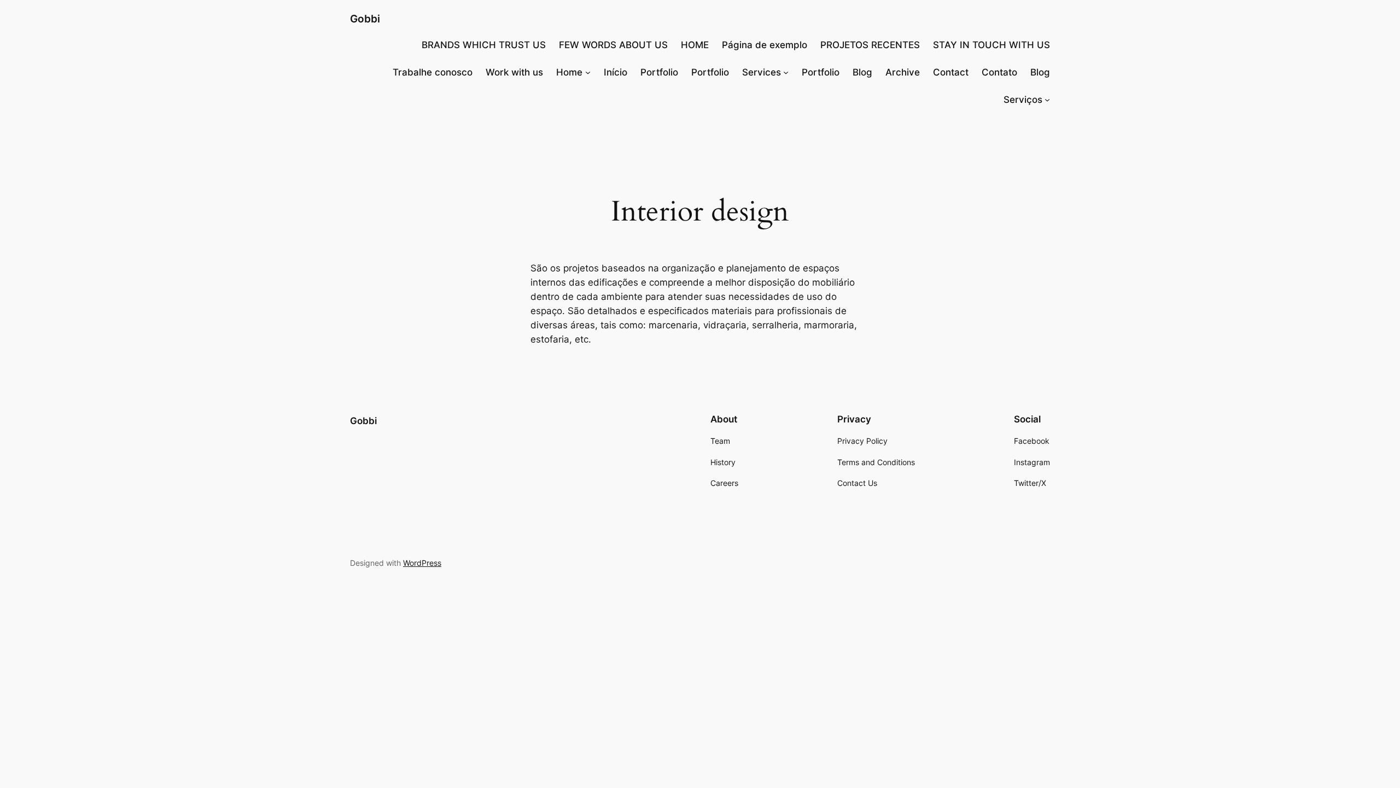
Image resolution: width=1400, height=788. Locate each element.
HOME (695, 44)
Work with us (514, 72)
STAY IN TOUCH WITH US (991, 44)
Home (569, 72)
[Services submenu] (786, 72)
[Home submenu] (588, 72)
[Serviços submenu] (1047, 99)
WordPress (422, 562)
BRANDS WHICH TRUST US (484, 44)
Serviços (1023, 99)
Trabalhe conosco (432, 72)
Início (615, 72)
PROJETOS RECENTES (870, 44)
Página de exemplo (764, 44)
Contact (951, 72)
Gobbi (365, 18)
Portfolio (659, 72)
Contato (999, 72)
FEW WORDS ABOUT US (613, 44)
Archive (902, 72)
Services (761, 72)
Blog (862, 72)
